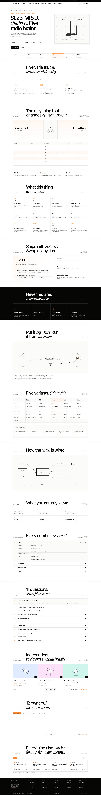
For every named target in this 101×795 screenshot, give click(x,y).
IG (56, 793)
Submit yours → (85, 734)
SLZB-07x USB (32, 789)
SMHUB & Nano (32, 782)
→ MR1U (17, 434)
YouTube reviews (82, 785)
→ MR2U (31, 434)
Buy (86, 3)
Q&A (55, 785)
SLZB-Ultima (32, 784)
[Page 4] (15, 689)
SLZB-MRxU (32, 785)
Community (27, 758)
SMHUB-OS (44, 784)
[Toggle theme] (80, 4)
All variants (17, 713)
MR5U (44, 713)
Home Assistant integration (46, 789)
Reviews (34, 758)
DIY (46, 758)
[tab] (33, 55)
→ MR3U (46, 434)
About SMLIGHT (82, 782)
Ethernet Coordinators (23, 10)
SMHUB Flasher (44, 785)
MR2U (29, 713)
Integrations (53, 758)
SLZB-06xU (31, 787)
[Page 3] (14, 689)
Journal (49, 3)
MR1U (24, 713)
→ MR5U (75, 434)
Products (15, 10)
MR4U (39, 713)
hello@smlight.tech (14, 788)
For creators (69, 785)
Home (11, 10)
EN (83, 3)
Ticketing (56, 787)
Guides (20, 758)
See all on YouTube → (84, 689)
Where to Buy (31, 3)
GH (59, 793)
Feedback (81, 787)
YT (54, 793)
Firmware (40, 758)
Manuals (56, 782)
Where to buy (15, 47)
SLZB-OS (43, 782)
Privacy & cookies (29, 793)
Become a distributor (70, 784)
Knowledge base (57, 784)
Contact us (81, 789)
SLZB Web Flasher (45, 787)
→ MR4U (60, 434)
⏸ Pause (50, 689)
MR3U (34, 713)
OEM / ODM (69, 782)
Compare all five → (25, 47)
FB (58, 793)
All (15, 758)
